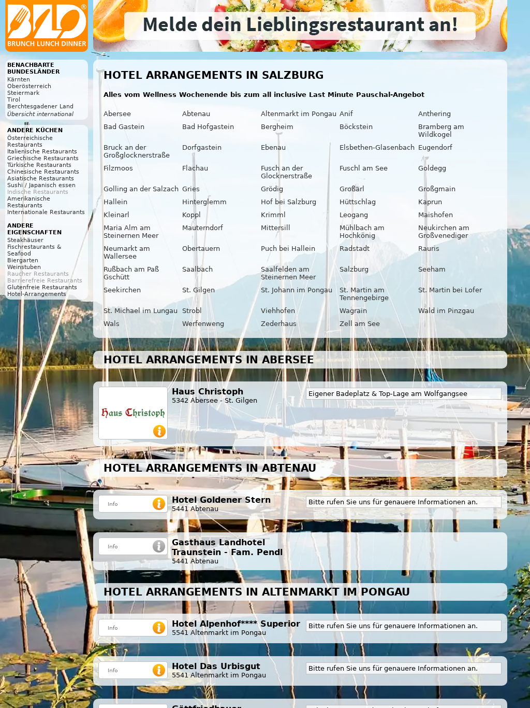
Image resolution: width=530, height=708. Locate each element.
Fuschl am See (364, 168)
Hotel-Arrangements (36, 294)
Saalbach (197, 269)
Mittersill (275, 228)
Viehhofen (278, 311)
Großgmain (436, 189)
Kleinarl (116, 215)
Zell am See (360, 324)
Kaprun (430, 202)
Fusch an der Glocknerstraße (286, 172)
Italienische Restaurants (42, 151)
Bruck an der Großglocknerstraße (137, 151)
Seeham (432, 269)
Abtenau (196, 114)
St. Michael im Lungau (141, 311)
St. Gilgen (198, 290)
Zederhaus (279, 324)
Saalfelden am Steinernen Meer (288, 273)
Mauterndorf (202, 228)
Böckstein (356, 127)
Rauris (428, 248)
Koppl (191, 215)
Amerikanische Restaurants (28, 202)
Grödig (272, 189)
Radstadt (355, 248)
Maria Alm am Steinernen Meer (131, 231)
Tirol (13, 99)
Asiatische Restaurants (40, 178)
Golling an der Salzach (141, 189)
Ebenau (273, 147)
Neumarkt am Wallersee (127, 252)
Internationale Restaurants (46, 212)
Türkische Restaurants (39, 165)
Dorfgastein (202, 147)
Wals (112, 324)
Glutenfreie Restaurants (42, 287)
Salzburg (354, 269)
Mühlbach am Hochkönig (362, 231)
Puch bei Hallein (288, 248)
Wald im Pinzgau (446, 311)
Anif (346, 114)
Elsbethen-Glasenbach (377, 147)
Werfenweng (203, 324)
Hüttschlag (358, 202)
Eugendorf (435, 147)
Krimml (273, 215)
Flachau (195, 168)
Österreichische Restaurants (30, 141)
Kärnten (18, 79)
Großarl (352, 189)
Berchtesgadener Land (40, 106)
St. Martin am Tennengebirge (364, 294)
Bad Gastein (124, 127)
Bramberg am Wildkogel (441, 130)
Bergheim (277, 127)
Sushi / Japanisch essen (41, 185)
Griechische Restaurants (43, 158)
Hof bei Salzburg (288, 202)
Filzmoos (118, 168)
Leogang (354, 215)
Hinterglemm (204, 202)
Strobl (192, 311)
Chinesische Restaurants (43, 171)
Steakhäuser (25, 240)
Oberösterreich (29, 86)
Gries (191, 189)
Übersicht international (40, 114)
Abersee (117, 114)
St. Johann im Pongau (296, 290)
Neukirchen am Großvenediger (443, 231)
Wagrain (353, 311)
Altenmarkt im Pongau (298, 114)
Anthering (434, 114)
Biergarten (22, 260)
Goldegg (432, 168)
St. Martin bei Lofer (450, 290)
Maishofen (435, 215)
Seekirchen (122, 290)
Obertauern (201, 248)
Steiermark (23, 93)
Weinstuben (24, 267)
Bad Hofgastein (208, 127)
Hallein (115, 202)
